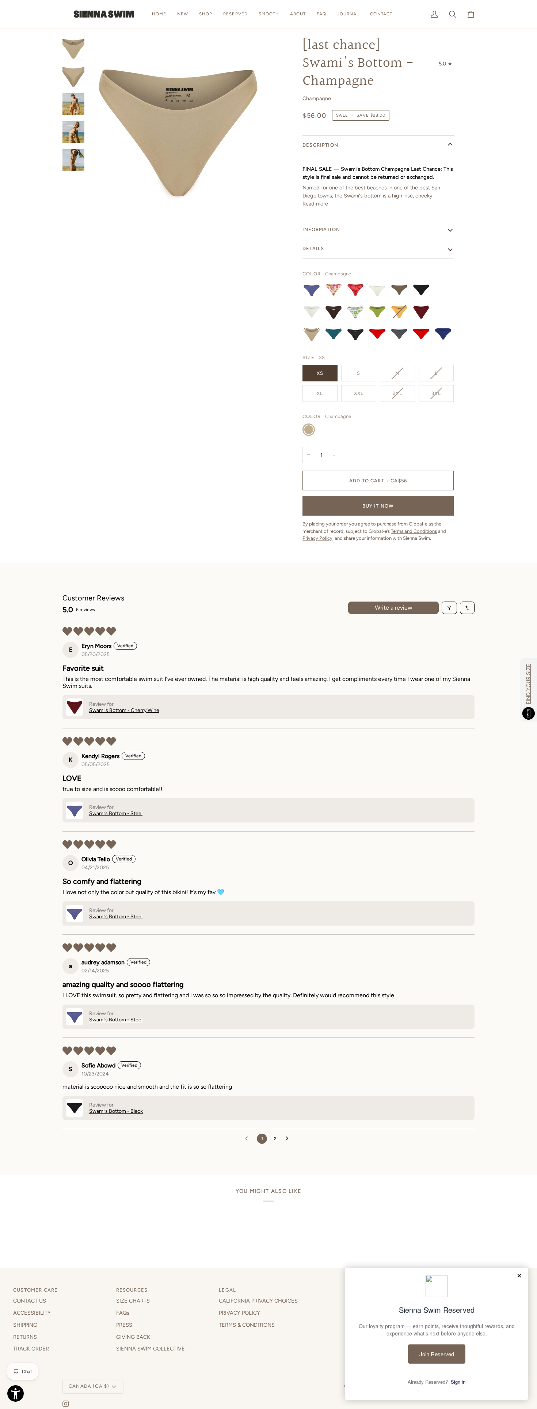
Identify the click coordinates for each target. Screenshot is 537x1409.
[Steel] (313, 292)
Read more (315, 203)
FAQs (122, 1313)
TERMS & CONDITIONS (247, 1325)
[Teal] (335, 336)
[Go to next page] (289, 1139)
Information (321, 229)
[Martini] (401, 336)
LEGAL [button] (227, 1290)
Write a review (393, 607)
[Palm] (379, 314)
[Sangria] (423, 336)
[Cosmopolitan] (379, 336)
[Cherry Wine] (423, 314)
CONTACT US (29, 1300)
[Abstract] (357, 292)
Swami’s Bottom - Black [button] (116, 1111)
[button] (206, 14)
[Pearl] (379, 292)
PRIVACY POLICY (239, 1313)
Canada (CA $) (89, 1386)
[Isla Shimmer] (357, 314)
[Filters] (449, 608)
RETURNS (25, 1337)
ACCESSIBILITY (32, 1313)
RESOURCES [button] (132, 1290)
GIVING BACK (133, 1337)
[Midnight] (357, 336)
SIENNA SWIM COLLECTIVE (150, 1348)
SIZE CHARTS (133, 1300)
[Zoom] (101, 203)
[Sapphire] (443, 336)
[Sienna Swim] (104, 14)
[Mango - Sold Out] (401, 314)
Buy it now (378, 506)
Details (313, 248)
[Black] (423, 292)
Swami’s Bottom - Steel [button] (115, 813)
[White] (313, 314)
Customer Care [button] (35, 1290)
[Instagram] (65, 1404)
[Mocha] (401, 292)
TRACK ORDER (31, 1348)
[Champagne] (313, 336)
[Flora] (335, 292)
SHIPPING (25, 1325)
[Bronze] (335, 314)
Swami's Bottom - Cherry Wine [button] (124, 710)
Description (320, 145)
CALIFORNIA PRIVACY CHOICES (258, 1300)
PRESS (124, 1325)
